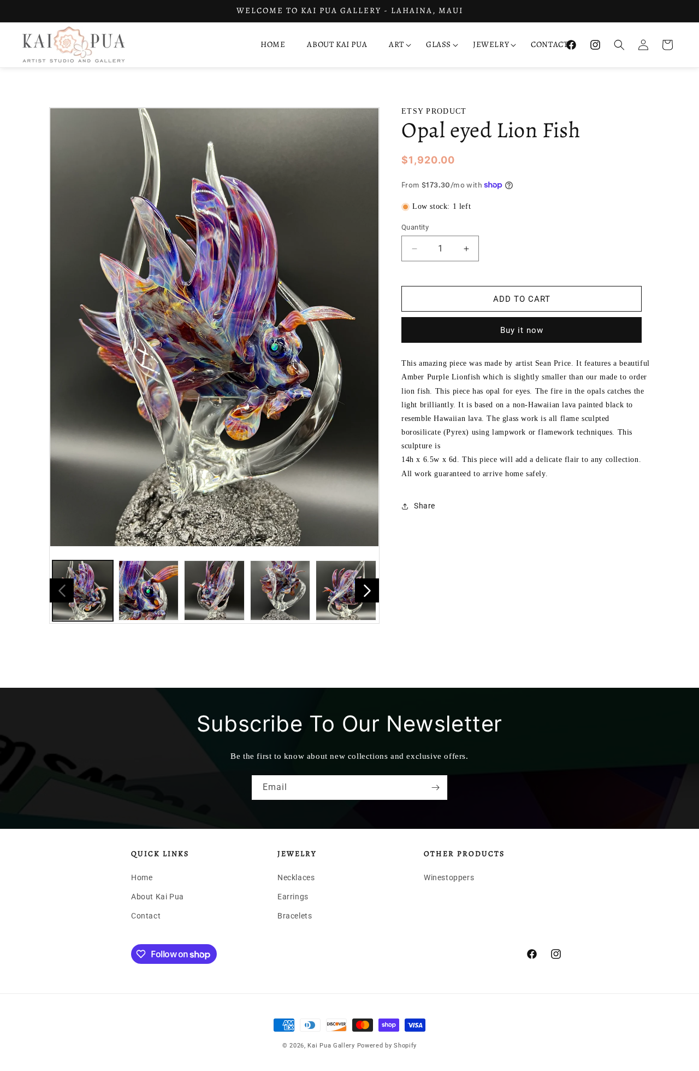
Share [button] (424, 505)
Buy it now (521, 330)
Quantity (415, 227)
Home (141, 877)
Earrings (293, 896)
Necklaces (296, 877)
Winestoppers (449, 877)
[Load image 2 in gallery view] (149, 590)
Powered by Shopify (387, 1045)
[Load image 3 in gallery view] (214, 590)
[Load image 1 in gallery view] (82, 590)
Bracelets (294, 915)
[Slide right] (367, 590)
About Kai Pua (157, 896)
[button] (396, 45)
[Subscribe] (435, 787)
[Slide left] (62, 590)
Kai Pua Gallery (331, 1045)
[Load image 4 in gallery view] (280, 590)
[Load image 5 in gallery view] (346, 590)
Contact (146, 915)
